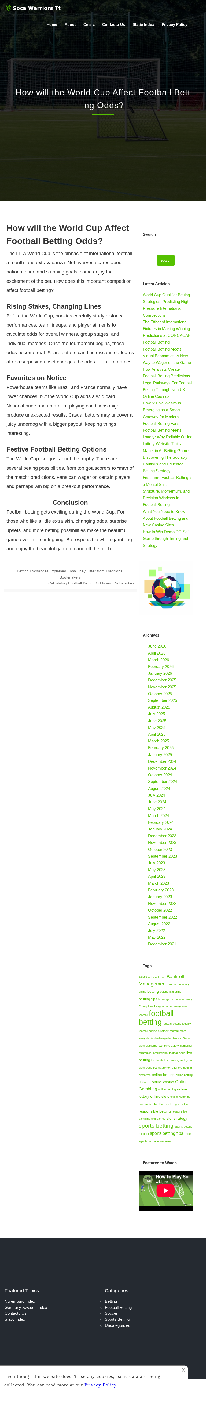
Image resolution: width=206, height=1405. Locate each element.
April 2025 (156, 734)
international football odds (169, 1052)
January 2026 (160, 673)
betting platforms (170, 991)
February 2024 (161, 822)
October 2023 (160, 849)
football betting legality (177, 1023)
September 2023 (162, 856)
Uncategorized (117, 1325)
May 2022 (156, 937)
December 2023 (162, 835)
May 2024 (156, 808)
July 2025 (156, 713)
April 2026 (156, 653)
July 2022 (156, 930)
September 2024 (162, 781)
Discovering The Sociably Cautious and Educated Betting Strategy (165, 464)
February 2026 (161, 666)
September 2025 (162, 700)
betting (153, 991)
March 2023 (158, 883)
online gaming (167, 1089)
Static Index (143, 24)
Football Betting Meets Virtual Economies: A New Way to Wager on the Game (167, 356)
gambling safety (169, 1045)
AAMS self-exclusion (152, 977)
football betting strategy (154, 1030)
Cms (87, 24)
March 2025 (158, 741)
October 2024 (160, 774)
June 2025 (157, 720)
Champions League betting (156, 1006)
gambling (151, 1045)
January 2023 (160, 896)
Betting (111, 1301)
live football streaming (165, 1060)
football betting (156, 1017)
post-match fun (148, 1104)
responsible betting (155, 1111)
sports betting (156, 1125)
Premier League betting (174, 1104)
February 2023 (161, 890)
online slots (159, 1096)
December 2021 (162, 944)
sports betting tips (166, 1133)
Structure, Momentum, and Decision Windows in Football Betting (166, 498)
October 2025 (160, 693)
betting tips (148, 999)
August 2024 (159, 788)
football (143, 1015)
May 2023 (156, 869)
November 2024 (162, 768)
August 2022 (159, 924)
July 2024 (156, 795)
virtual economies (160, 1141)
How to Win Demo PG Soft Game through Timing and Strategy (166, 538)
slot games (158, 1118)
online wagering (180, 1096)
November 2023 (162, 842)
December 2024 (162, 761)
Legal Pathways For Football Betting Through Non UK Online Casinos (167, 390)
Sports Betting (117, 1319)
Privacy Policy (174, 24)
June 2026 (157, 646)
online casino (163, 1082)
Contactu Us (113, 24)
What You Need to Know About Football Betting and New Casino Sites (165, 518)
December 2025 (162, 680)
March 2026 (158, 660)
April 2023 (156, 876)
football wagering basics (166, 1038)
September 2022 (162, 917)
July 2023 (156, 863)
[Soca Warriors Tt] (33, 12)
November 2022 (162, 903)
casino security (182, 999)
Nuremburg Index (20, 1301)
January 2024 (160, 829)
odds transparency (158, 1067)
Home (52, 24)
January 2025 (160, 754)
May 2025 (156, 727)
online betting (163, 1074)
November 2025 (162, 687)
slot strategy (177, 1118)
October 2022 (160, 910)
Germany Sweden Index (26, 1307)
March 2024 (158, 815)
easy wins (180, 1006)
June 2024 (157, 802)
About (70, 24)
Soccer (111, 1313)
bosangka (164, 999)
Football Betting (118, 1307)
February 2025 (161, 747)
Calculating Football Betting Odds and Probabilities (91, 583)
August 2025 (159, 707)
